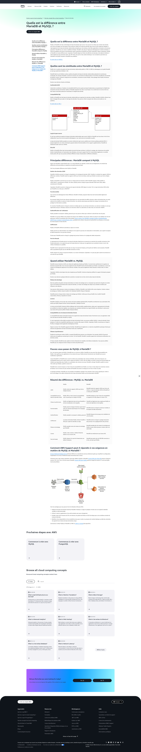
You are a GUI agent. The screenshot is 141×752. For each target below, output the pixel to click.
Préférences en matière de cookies (25, 747)
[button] (38, 6)
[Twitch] (115, 742)
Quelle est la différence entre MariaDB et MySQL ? (39, 41)
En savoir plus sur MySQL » (56, 59)
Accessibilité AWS (103, 729)
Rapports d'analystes (50, 730)
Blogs (19, 729)
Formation (47, 715)
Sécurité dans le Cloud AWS (25, 723)
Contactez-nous (103, 712)
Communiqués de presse (24, 731)
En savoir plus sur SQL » (55, 103)
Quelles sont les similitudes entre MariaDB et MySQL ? (39, 45)
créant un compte (79, 523)
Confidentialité (21, 744)
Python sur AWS (76, 720)
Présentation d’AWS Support (106, 723)
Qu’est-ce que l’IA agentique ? (25, 717)
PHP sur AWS (75, 726)
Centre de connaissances (105, 720)
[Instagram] (113, 742)
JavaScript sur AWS (77, 729)
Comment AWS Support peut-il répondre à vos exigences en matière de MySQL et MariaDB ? (38, 68)
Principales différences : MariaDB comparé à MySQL (39, 50)
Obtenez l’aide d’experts (105, 726)
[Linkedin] (111, 742)
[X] (106, 742)
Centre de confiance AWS (51, 717)
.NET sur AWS (75, 717)
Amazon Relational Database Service (58, 453)
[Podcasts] (120, 742)
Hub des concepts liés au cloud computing (54, 18)
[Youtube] (118, 742)
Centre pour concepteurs (78, 712)
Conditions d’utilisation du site (34, 744)
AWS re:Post (102, 717)
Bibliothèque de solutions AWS (53, 720)
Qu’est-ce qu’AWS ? (23, 712)
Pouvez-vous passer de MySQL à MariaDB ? (38, 58)
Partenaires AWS (49, 733)
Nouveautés (21, 726)
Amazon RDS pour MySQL (81, 460)
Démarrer (47, 712)
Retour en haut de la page (69, 736)
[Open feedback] (139, 376)
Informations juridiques (105, 731)
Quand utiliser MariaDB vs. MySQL (39, 54)
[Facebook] (108, 742)
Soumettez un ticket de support (107, 715)
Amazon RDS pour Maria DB (95, 458)
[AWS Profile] (119, 2)
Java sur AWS (75, 723)
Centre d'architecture (50, 723)
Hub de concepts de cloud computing (27, 720)
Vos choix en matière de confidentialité (52, 744)
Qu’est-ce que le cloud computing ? (34, 18)
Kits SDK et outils (76, 715)
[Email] (122, 742)
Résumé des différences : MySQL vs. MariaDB (39, 62)
